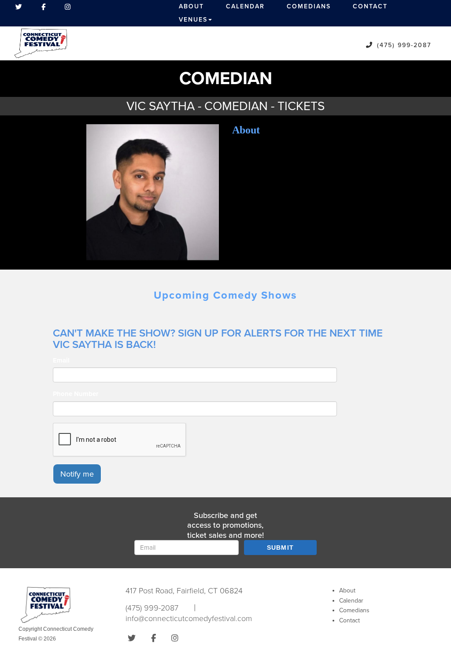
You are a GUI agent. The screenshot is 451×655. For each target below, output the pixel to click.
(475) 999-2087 (404, 45)
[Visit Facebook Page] (43, 6)
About (191, 6)
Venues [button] (193, 19)
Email (61, 360)
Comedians (309, 6)
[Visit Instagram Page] (67, 6)
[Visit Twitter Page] (18, 6)
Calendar (245, 6)
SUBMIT (280, 547)
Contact (370, 6)
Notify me (77, 474)
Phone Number (75, 394)
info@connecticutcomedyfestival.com (189, 618)
